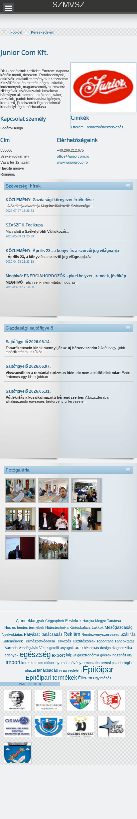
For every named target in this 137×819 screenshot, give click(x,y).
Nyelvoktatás (12, 634)
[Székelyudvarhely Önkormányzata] (18, 752)
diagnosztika (122, 648)
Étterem (77, 127)
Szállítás (128, 634)
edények (12, 655)
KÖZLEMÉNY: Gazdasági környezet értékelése (50, 200)
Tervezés (63, 641)
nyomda (62, 663)
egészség (35, 654)
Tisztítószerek (83, 641)
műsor (49, 663)
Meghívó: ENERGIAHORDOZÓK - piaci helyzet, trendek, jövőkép (66, 276)
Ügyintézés (102, 678)
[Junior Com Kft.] (103, 87)
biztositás (91, 648)
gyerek (105, 655)
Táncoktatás (124, 641)
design (105, 648)
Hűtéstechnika (56, 627)
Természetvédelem (39, 641)
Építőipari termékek (51, 677)
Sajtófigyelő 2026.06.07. (28, 366)
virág (63, 670)
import (13, 662)
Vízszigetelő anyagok (56, 648)
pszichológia (122, 663)
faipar (71, 655)
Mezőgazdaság (119, 627)
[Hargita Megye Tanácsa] (80, 700)
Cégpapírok (54, 621)
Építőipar (97, 669)
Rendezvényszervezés (104, 127)
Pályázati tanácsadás (43, 634)
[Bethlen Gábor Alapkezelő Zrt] (49, 700)
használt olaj (122, 655)
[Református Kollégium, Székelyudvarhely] (49, 726)
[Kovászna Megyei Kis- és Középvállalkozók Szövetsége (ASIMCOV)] (111, 700)
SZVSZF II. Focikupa (24, 225)
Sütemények (13, 641)
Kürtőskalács (80, 627)
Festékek (73, 620)
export (58, 655)
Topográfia (104, 641)
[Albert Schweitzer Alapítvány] (18, 700)
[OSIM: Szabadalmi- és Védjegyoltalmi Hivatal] (18, 726)
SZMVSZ (68, 4)
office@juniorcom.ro (73, 156)
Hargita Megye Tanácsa (101, 621)
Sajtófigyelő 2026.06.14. (28, 342)
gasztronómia (88, 655)
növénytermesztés (84, 663)
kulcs (39, 663)
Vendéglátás (28, 648)
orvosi (106, 663)
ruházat (30, 670)
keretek (27, 663)
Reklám (72, 634)
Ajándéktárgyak (30, 620)
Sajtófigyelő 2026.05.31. (28, 391)
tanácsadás (47, 670)
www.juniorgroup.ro (72, 162)
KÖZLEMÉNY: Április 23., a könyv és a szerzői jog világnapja (62, 250)
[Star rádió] (111, 726)
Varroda (11, 648)
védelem (74, 670)
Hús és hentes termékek (24, 627)
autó (79, 647)
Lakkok (98, 627)
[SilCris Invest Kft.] (80, 726)
